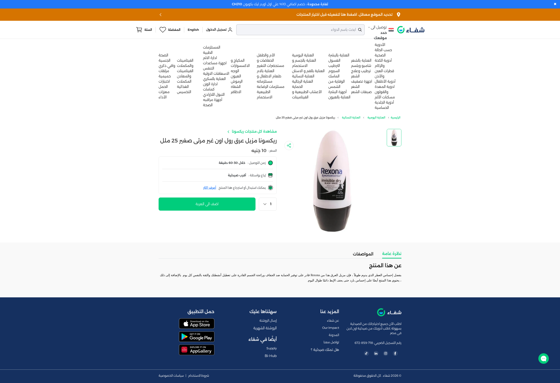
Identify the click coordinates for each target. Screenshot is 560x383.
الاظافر (236, 92)
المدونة (334, 335)
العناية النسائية (303, 76)
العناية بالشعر (361, 60)
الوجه (235, 71)
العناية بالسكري (214, 79)
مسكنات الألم (385, 97)
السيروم (334, 71)
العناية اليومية (303, 55)
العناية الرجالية (302, 81)
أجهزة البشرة (337, 92)
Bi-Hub (271, 356)
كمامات (209, 89)
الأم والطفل (266, 55)
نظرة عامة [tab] (391, 253)
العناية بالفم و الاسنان (308, 71)
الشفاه (236, 87)
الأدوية (380, 45)
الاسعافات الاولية (216, 73)
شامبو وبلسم (361, 66)
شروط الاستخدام (198, 376)
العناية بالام (265, 71)
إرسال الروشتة (268, 320)
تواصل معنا (331, 342)
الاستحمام (264, 97)
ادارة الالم (210, 58)
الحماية (297, 87)
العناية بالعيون (339, 97)
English (193, 30)
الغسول (334, 60)
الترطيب (334, 66)
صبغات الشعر (361, 92)
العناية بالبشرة (338, 55)
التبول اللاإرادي (214, 94)
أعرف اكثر (209, 188)
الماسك (334, 76)
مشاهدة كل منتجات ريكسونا (254, 131)
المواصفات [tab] (363, 254)
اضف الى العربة (207, 204)
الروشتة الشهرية (265, 328)
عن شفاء (333, 320)
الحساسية (382, 108)
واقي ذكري (167, 66)
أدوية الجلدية (384, 102)
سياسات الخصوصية (171, 376)
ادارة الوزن (210, 84)
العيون (236, 76)
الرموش (237, 81)
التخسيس (184, 92)
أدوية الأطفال (385, 81)
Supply (271, 348)
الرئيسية (395, 117)
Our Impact (330, 328)
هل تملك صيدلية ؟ (325, 350)
